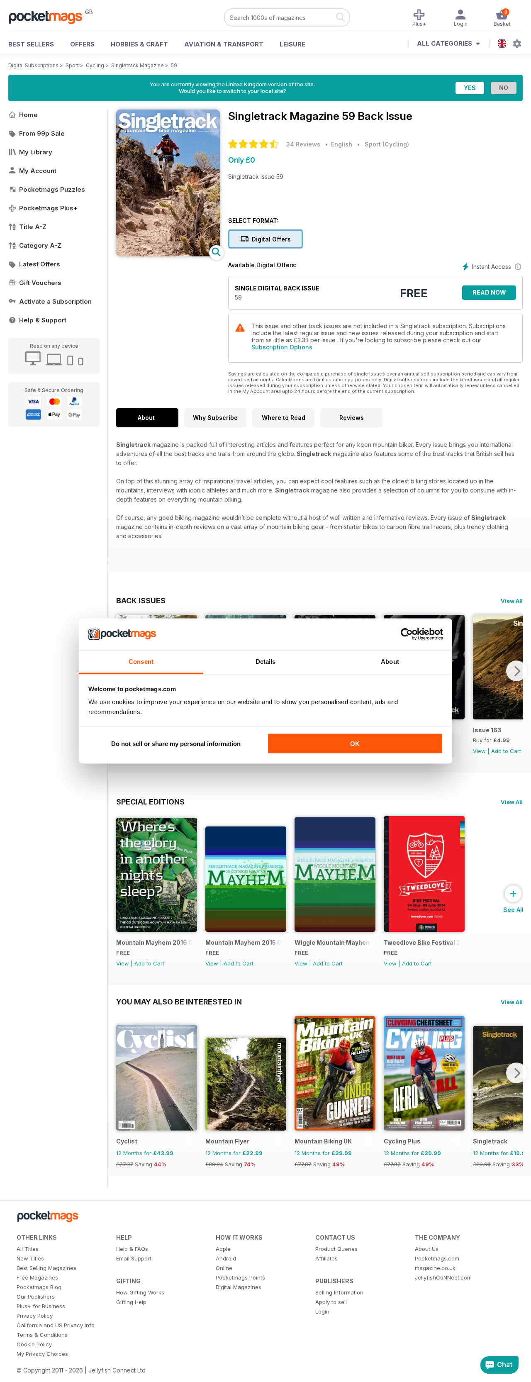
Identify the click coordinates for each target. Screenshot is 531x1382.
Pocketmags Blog (39, 1287)
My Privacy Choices (42, 1353)
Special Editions (150, 801)
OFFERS (82, 44)
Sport (72, 65)
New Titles (30, 1258)
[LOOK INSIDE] (168, 254)
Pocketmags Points (240, 1277)
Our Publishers (36, 1296)
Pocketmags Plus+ (48, 208)
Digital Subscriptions (33, 65)
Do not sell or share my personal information (176, 743)
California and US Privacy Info (56, 1325)
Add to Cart (506, 751)
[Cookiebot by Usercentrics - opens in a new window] (406, 634)
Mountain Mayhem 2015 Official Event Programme (243, 942)
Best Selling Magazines (46, 1268)
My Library (35, 152)
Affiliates (326, 1258)
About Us (426, 1249)
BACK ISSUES (141, 600)
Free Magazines (37, 1277)
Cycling (95, 65)
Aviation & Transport (223, 44)
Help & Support (42, 320)
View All (512, 600)
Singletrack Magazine (137, 65)
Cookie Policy (34, 1344)
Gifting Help (131, 1302)
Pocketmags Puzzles (52, 189)
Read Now (489, 292)
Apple (223, 1249)
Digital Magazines (238, 1287)
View (479, 751)
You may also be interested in (179, 1001)
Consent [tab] (141, 661)
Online (224, 1268)
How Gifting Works (140, 1292)
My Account (37, 171)
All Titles (28, 1249)
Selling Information (339, 1292)
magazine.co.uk (435, 1268)
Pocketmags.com (437, 1258)
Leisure (292, 44)
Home (28, 115)
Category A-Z (40, 245)
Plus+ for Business (41, 1306)
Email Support (133, 1258)
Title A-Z (32, 227)
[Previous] (122, 1073)
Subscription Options (281, 347)
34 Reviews (303, 144)
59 (174, 65)
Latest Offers (39, 264)
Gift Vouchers (40, 283)
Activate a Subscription (55, 301)
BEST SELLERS (31, 44)
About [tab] (390, 661)
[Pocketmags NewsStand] (49, 16)
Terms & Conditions (42, 1334)
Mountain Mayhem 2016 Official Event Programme (154, 942)
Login (322, 1311)
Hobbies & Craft (139, 44)
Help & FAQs (132, 1249)
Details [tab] (266, 661)
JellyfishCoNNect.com (443, 1277)
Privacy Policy (35, 1315)
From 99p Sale (42, 133)
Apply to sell (331, 1302)
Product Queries (336, 1249)
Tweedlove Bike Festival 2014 (422, 942)
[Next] (516, 671)
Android (226, 1258)
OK (355, 743)
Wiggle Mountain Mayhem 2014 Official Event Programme (333, 942)
